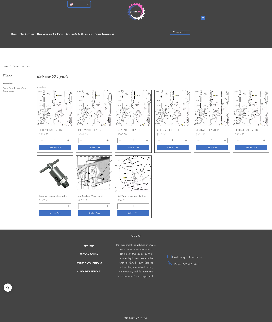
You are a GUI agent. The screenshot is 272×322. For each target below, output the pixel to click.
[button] (203, 17)
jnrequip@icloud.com (190, 257)
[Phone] (170, 263)
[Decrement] (41, 140)
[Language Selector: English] (79, 4)
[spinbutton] (55, 140)
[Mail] (169, 256)
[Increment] (68, 140)
